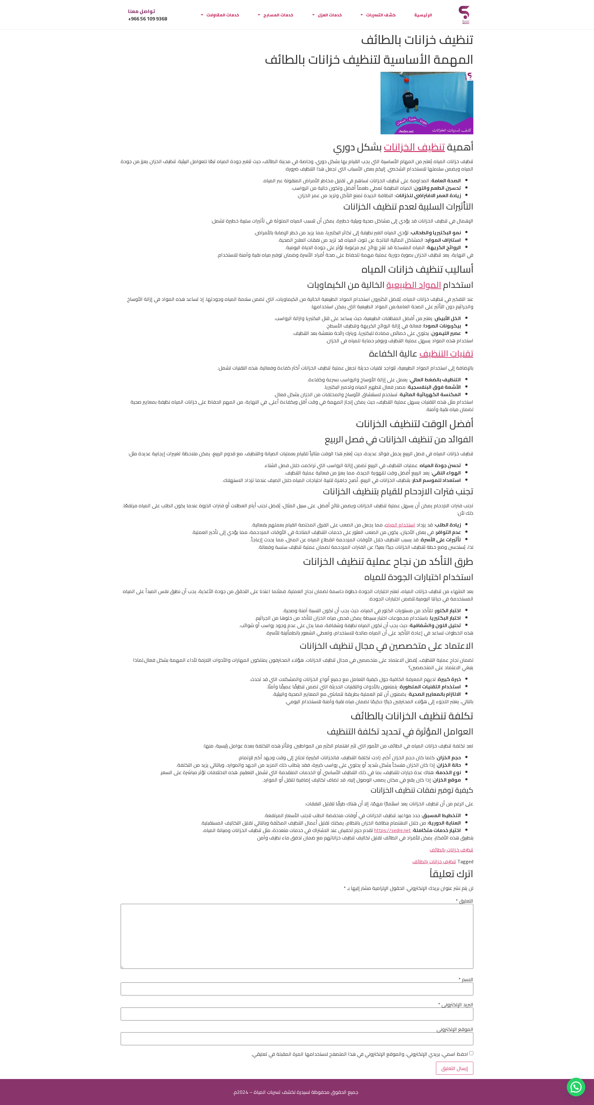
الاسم (465, 979)
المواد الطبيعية (413, 285)
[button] (576, 1087)
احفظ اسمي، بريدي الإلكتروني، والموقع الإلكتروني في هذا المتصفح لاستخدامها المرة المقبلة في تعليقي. (360, 1053)
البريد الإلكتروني (455, 1004)
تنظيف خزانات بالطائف (451, 849)
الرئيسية (423, 15)
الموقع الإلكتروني (455, 1029)
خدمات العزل (330, 15)
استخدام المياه (400, 524)
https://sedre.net (392, 830)
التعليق (464, 900)
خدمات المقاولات (222, 15)
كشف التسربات (381, 15)
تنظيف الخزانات (414, 146)
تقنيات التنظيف (446, 353)
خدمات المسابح (278, 15)
